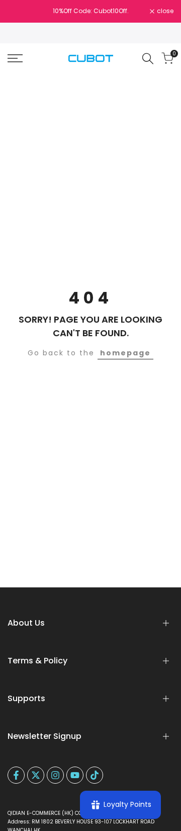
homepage (125, 353)
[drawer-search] (147, 58)
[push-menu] (15, 58)
